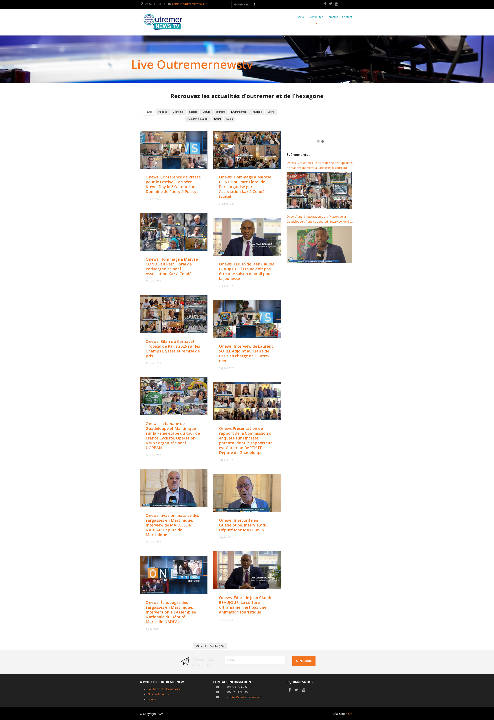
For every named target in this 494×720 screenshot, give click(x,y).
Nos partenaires (158, 694)
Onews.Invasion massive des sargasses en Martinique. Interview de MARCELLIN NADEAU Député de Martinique (172, 525)
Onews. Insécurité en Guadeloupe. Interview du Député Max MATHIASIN (243, 525)
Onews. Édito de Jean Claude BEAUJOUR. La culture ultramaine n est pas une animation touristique (245, 604)
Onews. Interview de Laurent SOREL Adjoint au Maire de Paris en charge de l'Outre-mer (246, 353)
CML (351, 714)
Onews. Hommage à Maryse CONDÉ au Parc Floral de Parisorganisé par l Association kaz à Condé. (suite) (245, 187)
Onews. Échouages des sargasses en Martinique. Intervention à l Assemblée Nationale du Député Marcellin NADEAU (171, 612)
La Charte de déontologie (164, 689)
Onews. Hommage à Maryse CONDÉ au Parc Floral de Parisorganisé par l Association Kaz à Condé (172, 266)
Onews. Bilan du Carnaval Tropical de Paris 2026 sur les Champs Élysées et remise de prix (173, 348)
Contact (153, 699)
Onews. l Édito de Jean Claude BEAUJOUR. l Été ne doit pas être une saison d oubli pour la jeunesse (246, 271)
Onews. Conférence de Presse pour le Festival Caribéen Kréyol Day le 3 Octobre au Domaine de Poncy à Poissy (173, 184)
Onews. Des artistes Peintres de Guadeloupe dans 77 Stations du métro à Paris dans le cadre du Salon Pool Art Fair (320, 165)
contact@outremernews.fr (189, 4)
